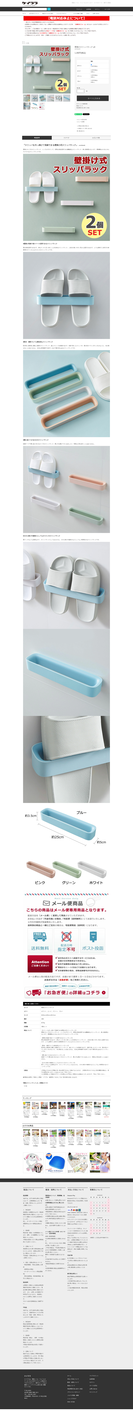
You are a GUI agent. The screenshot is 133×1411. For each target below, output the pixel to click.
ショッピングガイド (61, 13)
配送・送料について (73, 1382)
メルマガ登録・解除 (78, 13)
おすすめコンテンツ (34, 13)
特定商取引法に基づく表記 (82, 107)
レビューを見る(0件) (82, 119)
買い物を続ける (80, 131)
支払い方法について (73, 1379)
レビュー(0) (96, 137)
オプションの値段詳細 (81, 103)
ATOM (73, 1402)
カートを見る (93, 1385)
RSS (68, 1402)
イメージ (66, 137)
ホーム (24, 13)
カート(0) (107, 9)
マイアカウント (94, 1375)
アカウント (79, 9)
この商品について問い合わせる (84, 128)
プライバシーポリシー (73, 1392)
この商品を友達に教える (83, 126)
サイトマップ (93, 1392)
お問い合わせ (96, 13)
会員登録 (88, 9)
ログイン (97, 9)
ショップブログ (71, 1398)
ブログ (87, 13)
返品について (79, 105)
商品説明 (37, 137)
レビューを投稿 (80, 121)
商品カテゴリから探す (47, 13)
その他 (27, 43)
